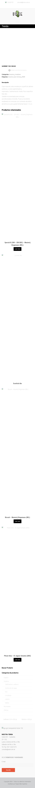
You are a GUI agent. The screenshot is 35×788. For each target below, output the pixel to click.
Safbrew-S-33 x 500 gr (10, 719)
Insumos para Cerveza (14, 77)
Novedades (7, 706)
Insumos (11, 74)
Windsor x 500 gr (27, 719)
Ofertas (6, 710)
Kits (6, 692)
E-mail (3, 761)
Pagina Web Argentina (21, 784)
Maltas (7, 703)
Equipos (6, 677)
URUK (23, 77)
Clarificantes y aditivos (12, 684)
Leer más (17, 249)
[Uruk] (17, 13)
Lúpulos (7, 699)
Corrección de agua (11, 688)
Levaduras (18, 74)
